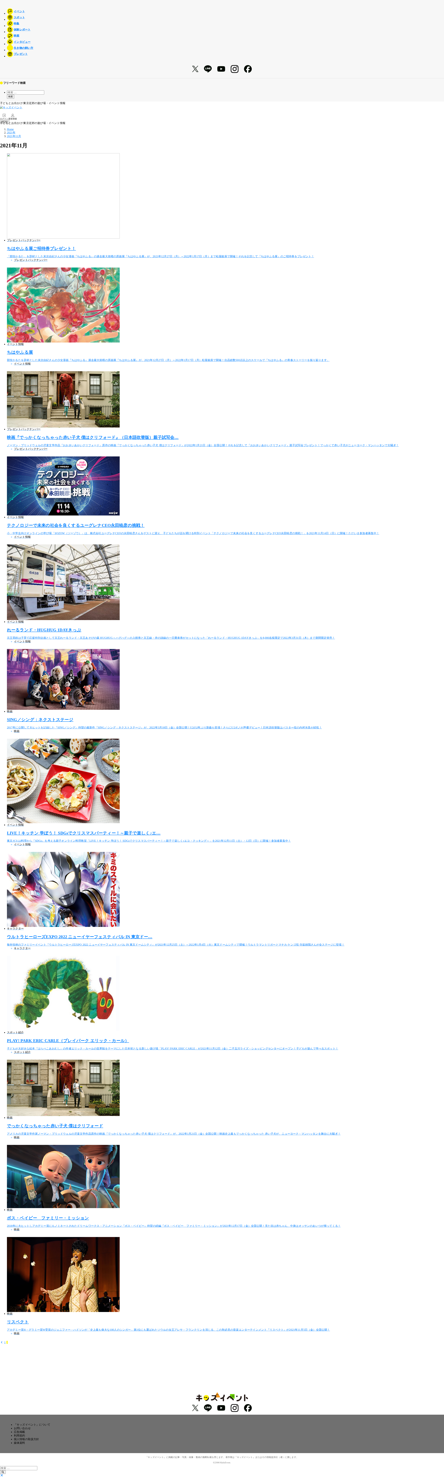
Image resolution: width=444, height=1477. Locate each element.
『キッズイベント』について (32, 1424)
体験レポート (22, 29)
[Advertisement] (222, 1368)
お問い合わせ (22, 1428)
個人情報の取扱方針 (26, 1439)
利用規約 (19, 1435)
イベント (19, 11)
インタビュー (22, 41)
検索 (10, 96)
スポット (19, 17)
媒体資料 (19, 1442)
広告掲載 (19, 1431)
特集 (16, 23)
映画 (16, 35)
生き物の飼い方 (23, 47)
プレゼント (21, 53)
